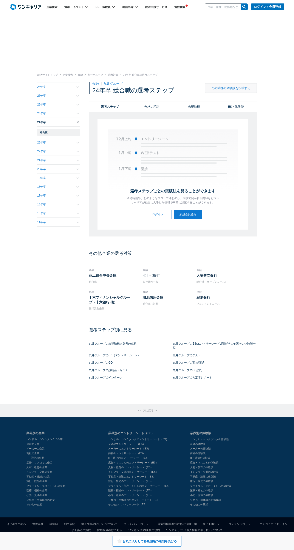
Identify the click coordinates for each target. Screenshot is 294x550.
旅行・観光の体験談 (201, 481)
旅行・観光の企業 (36, 481)
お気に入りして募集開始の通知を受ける (150, 541)
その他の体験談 (199, 504)
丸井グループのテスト (187, 355)
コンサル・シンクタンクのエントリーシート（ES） (138, 439)
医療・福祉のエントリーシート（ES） (130, 490)
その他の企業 (34, 504)
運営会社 (37, 524)
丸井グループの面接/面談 (188, 362)
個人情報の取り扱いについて (99, 524)
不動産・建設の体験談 (203, 476)
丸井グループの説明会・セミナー (110, 370)
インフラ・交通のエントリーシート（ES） (133, 471)
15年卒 (41, 213)
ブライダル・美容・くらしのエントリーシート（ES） (139, 485)
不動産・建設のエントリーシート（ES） (132, 476)
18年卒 (41, 186)
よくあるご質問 (81, 530)
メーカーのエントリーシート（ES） (129, 448)
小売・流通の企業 (36, 495)
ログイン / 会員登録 (267, 6)
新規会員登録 (187, 214)
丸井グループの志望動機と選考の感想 (112, 343)
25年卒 (41, 113)
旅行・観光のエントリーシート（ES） (130, 481)
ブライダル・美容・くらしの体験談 (210, 485)
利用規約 (69, 524)
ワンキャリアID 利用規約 (144, 530)
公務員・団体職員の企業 (40, 499)
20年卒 (41, 169)
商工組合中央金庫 (102, 275)
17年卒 (41, 195)
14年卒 (41, 222)
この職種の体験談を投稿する (231, 88)
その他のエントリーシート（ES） (128, 504)
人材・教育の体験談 (201, 467)
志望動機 (194, 106)
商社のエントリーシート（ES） (126, 453)
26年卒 (41, 104)
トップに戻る (146, 410)
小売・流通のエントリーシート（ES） (130, 495)
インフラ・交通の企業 (39, 471)
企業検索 (51, 7)
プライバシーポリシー (138, 524)
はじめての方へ (16, 524)
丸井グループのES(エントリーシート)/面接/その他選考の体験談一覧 (214, 345)
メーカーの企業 (35, 448)
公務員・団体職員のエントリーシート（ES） (134, 499)
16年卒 (41, 204)
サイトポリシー (212, 524)
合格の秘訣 (151, 106)
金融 (96, 83)
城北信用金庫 (153, 297)
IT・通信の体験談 (200, 457)
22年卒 (41, 151)
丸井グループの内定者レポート (192, 377)
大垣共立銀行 (207, 275)
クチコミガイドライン (274, 524)
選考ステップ (110, 106)
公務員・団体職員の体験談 (205, 499)
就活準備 (128, 7)
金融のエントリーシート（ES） (126, 444)
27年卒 (41, 95)
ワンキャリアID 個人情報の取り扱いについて (194, 530)
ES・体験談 (103, 7)
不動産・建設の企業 (38, 476)
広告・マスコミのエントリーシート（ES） (133, 462)
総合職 (44, 132)
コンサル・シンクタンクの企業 (44, 439)
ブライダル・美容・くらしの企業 (45, 485)
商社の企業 (32, 453)
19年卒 (41, 178)
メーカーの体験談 (200, 448)
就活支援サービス (156, 7)
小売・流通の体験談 (201, 495)
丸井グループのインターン (105, 377)
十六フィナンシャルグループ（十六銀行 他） (109, 300)
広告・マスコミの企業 (39, 462)
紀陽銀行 (203, 297)
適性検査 (180, 7)
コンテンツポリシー (241, 524)
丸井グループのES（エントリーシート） (114, 355)
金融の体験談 (198, 444)
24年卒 (41, 122)
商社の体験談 (198, 453)
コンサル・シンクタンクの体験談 (209, 439)
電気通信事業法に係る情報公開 (177, 524)
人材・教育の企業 (36, 467)
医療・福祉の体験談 (201, 490)
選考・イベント (74, 7)
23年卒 (41, 142)
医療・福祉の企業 (36, 490)
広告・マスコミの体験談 (204, 462)
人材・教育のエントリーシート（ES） (130, 467)
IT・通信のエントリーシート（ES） (129, 457)
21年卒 (41, 160)
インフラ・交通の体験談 (204, 471)
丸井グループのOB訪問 (187, 370)
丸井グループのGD (101, 362)
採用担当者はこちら (109, 530)
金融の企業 (32, 444)
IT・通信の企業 (35, 457)
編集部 (54, 524)
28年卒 (41, 86)
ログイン (157, 214)
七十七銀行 (151, 275)
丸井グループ (113, 83)
